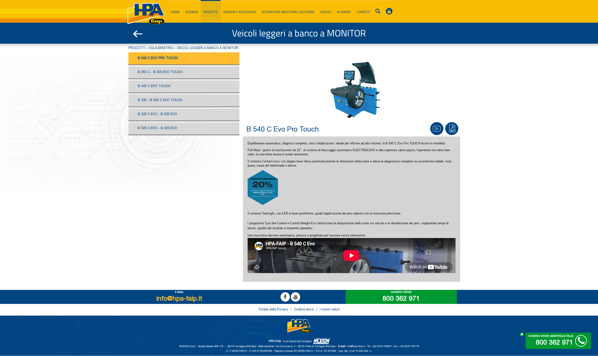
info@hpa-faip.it (356, 346)
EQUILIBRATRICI (161, 48)
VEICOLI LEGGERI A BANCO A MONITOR (207, 48)
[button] (452, 130)
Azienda (191, 11)
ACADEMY (344, 11)
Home (175, 11)
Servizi (325, 11)
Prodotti (210, 11)
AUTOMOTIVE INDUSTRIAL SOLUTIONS (288, 11)
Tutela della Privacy (273, 309)
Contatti (363, 11)
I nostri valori (330, 309)
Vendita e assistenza (239, 11)
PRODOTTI (137, 48)
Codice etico (304, 309)
